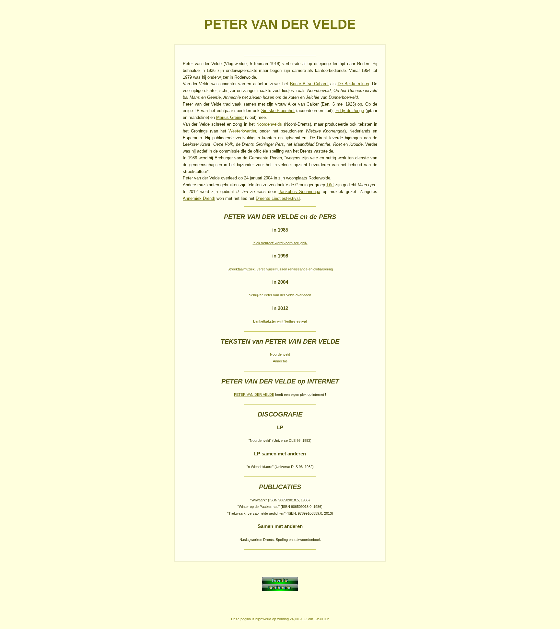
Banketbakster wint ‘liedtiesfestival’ (280, 321)
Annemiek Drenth (199, 198)
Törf (330, 184)
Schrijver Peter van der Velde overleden (280, 295)
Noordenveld (280, 354)
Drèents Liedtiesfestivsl (278, 198)
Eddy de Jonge (349, 110)
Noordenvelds (269, 124)
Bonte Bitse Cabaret (309, 83)
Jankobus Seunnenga (299, 191)
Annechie (280, 361)
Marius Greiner (230, 117)
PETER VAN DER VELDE (254, 394)
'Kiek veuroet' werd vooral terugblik (280, 243)
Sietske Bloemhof (278, 110)
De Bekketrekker (353, 83)
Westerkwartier (242, 131)
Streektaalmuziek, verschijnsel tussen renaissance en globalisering (280, 269)
